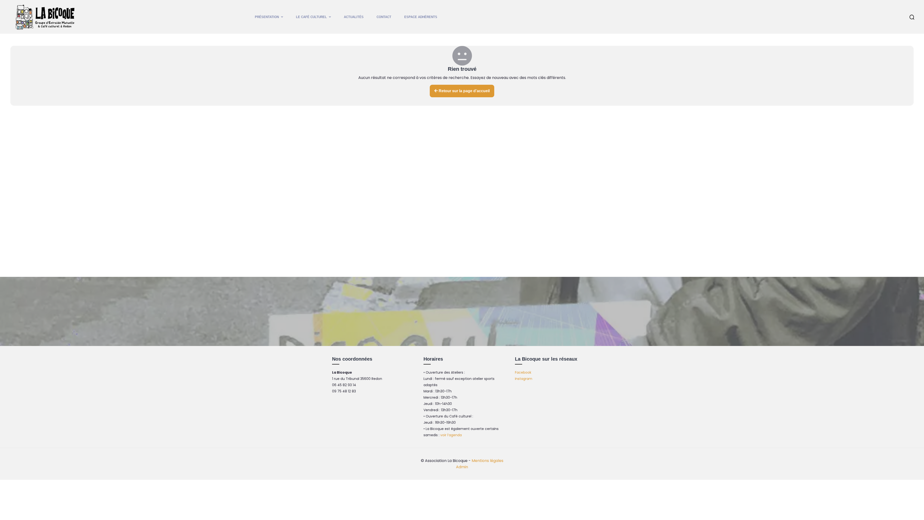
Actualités (354, 17)
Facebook (523, 372)
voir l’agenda (451, 435)
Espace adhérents (420, 17)
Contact (384, 17)
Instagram (523, 378)
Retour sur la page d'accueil (464, 91)
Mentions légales (487, 460)
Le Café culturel (311, 17)
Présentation (267, 17)
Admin (462, 467)
